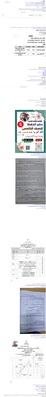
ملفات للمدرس (37, 10)
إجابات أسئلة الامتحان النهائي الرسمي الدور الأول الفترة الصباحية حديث (36, 285)
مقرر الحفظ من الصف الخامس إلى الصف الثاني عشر (38, 154)
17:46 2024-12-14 (41, 31)
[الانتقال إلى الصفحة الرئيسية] (44, 1)
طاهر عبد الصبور (40, 387)
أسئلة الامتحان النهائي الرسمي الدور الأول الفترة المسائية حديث (37, 206)
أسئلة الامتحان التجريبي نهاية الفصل (41, 386)
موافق (44, 396)
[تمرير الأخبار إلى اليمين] (36, 15)
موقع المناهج (44, 27)
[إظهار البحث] (45, 6)
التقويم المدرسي (33, 10)
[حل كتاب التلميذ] (43, 101)
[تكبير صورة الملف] (30, 55)
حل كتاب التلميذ (43, 103)
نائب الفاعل (44, 72)
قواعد (33, 69)
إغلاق (42, 396)
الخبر (45, 71)
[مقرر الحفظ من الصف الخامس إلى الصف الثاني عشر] (30, 152)
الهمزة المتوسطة (44, 74)
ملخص (36, 69)
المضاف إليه (44, 70)
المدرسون (44, 10)
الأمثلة (44, 75)
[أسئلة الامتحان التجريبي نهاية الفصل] (28, 384)
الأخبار (42, 10)
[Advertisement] (24, 22)
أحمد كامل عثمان (40, 156)
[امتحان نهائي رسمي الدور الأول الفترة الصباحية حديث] (33, 333)
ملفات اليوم (40, 10)
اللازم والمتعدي (44, 73)
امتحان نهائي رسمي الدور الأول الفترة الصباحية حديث (38, 335)
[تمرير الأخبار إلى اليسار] (2, 15)
